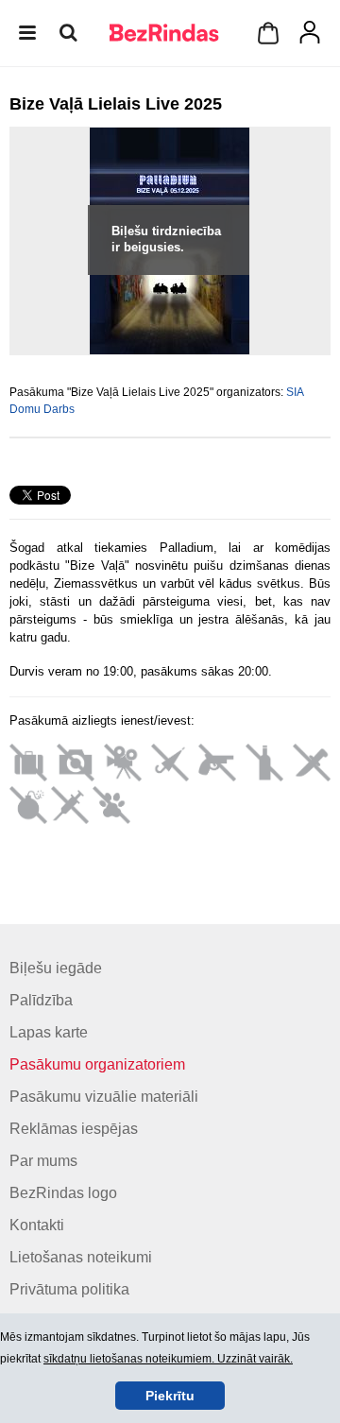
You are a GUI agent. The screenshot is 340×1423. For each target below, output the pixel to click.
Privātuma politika (69, 1289)
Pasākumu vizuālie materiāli (103, 1097)
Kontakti (36, 1225)
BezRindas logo (63, 1193)
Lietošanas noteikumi (80, 1257)
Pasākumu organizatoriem (97, 1064)
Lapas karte (48, 1032)
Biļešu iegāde (55, 968)
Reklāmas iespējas (73, 1129)
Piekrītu (170, 1395)
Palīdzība (41, 1000)
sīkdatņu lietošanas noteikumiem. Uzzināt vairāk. (168, 1358)
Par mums (43, 1161)
